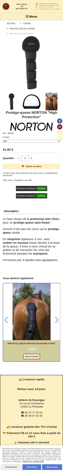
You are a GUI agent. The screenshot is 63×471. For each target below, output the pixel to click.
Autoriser (41, 188)
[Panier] (59, 138)
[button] (6, 320)
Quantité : (9, 158)
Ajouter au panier (31, 356)
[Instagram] (59, 126)
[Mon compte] (59, 132)
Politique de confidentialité (33, 461)
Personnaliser (11, 467)
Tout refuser (32, 467)
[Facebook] (59, 121)
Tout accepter (52, 467)
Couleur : (6, 137)
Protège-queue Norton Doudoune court (31, 343)
